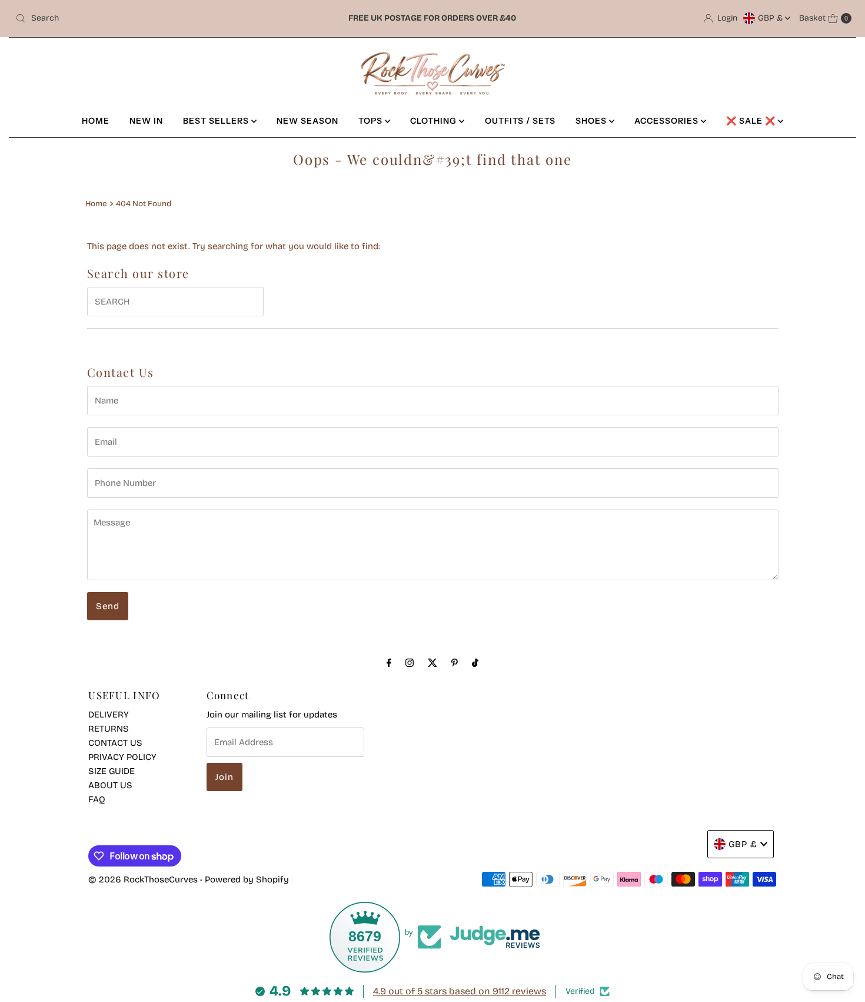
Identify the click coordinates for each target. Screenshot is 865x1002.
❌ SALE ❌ (752, 120)
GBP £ (771, 18)
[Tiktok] (475, 663)
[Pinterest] (454, 663)
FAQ (96, 799)
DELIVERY (108, 714)
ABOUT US (110, 785)
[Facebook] (389, 663)
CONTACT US (115, 743)
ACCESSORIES (667, 120)
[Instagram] (409, 663)
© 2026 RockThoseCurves (143, 879)
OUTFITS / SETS (520, 120)
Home (96, 204)
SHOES (592, 120)
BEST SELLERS (217, 120)
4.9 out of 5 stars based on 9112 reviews (459, 991)
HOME (95, 120)
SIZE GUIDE (111, 771)
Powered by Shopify (247, 879)
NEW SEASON (307, 120)
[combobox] (148, 18)
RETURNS (108, 728)
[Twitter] (432, 663)
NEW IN (146, 120)
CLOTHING (434, 120)
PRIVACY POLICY (122, 757)
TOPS (371, 120)
